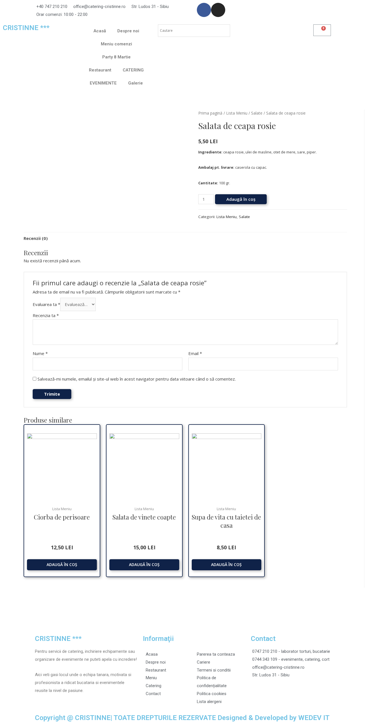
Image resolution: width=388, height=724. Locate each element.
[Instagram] (218, 10)
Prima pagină (210, 113)
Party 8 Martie (116, 57)
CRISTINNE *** (26, 28)
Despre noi (128, 30)
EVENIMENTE (103, 83)
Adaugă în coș (240, 199)
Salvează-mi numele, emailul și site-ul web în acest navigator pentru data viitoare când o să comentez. (136, 379)
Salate (256, 113)
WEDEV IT (313, 718)
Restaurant (100, 70)
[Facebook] (204, 10)
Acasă (99, 30)
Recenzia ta (46, 315)
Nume (40, 353)
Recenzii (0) (36, 238)
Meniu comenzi (116, 44)
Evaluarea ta (46, 304)
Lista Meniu (236, 113)
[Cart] (322, 30)
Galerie (135, 83)
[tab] (36, 238)
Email (195, 353)
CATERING (133, 70)
